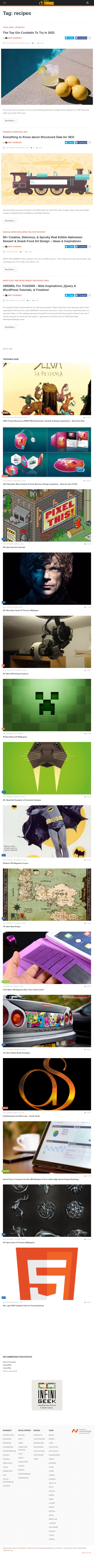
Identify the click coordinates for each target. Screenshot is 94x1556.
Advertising (8, 1435)
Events (6, 1455)
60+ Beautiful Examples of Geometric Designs (22, 800)
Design (6, 232)
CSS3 (20, 1454)
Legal (5, 1467)
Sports (52, 1531)
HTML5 (20, 1458)
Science (52, 1523)
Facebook (83, 38)
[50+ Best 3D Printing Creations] (47, 642)
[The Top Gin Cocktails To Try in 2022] (47, 77)
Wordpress (23, 1478)
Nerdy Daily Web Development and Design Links (26, 281)
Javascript (23, 1462)
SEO (25, 132)
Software (53, 1527)
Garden (52, 1479)
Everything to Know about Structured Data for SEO (38, 137)
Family (51, 1459)
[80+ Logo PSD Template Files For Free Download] (47, 1274)
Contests (38, 1435)
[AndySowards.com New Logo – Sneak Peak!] (47, 1084)
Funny (51, 1471)
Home (51, 1499)
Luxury (52, 1503)
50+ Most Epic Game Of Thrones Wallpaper (21, 610)
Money (52, 1507)
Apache (21, 1435)
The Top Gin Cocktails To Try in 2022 (28, 32)
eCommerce (8, 1447)
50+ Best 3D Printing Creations (16, 674)
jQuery (21, 1466)
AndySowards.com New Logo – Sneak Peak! (21, 1116)
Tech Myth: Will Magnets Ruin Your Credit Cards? (23, 990)
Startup (6, 1486)
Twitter (71, 38)
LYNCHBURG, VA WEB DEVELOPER (29, 1548)
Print (36, 1459)
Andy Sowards (14, 38)
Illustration (39, 1439)
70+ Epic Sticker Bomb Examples (16, 1053)
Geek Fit (52, 1483)
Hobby (51, 1495)
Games (52, 1475)
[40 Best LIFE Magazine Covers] (47, 831)
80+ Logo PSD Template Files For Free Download (23, 1306)
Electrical (54, 1451)
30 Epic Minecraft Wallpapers (15, 737)
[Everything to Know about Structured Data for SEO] (47, 179)
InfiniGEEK (7, 1365)
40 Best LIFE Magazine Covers (15, 863)
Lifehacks (19, 27)
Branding (7, 1443)
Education (53, 1447)
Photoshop (39, 1455)
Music (51, 1515)
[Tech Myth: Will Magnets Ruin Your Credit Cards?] (47, 958)
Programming (24, 1474)
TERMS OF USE (8, 1550)
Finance (6, 1459)
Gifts (51, 1487)
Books (52, 1439)
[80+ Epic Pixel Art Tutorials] (47, 515)
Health (52, 1491)
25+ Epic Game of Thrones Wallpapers (19, 1242)
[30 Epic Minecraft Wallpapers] (47, 705)
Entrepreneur (9, 1451)
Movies (52, 1511)
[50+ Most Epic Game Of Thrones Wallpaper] (47, 578)
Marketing (17, 132)
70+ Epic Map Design (11, 926)
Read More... (10, 121)
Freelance (7, 1463)
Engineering (54, 1455)
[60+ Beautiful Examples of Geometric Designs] (47, 768)
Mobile (21, 1470)
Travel (52, 1539)
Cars (51, 1443)
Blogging (7, 1439)
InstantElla (7, 1368)
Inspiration (15, 232)
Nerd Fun (26, 232)
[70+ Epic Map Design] (47, 894)
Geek (11, 27)
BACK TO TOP (86, 1553)
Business (7, 132)
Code (20, 1443)
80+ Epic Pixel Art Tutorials (14, 547)
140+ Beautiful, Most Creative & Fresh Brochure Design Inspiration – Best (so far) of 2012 (40, 484)
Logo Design (39, 1451)
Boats (51, 1435)
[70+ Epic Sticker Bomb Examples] (47, 1021)
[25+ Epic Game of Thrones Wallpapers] (47, 1210)
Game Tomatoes (9, 1362)
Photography (38, 232)
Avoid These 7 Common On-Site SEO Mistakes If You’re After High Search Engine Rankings (41, 1179)
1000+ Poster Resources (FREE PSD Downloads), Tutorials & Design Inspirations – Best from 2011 (43, 421)
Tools (51, 1535)
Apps (20, 1439)
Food (5, 27)
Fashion (52, 1463)
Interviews (39, 1447)
